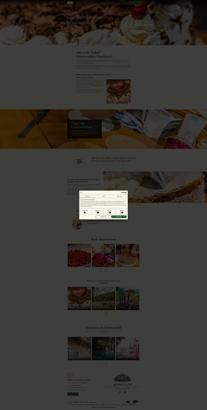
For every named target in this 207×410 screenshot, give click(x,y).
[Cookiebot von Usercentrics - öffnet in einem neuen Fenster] (122, 192)
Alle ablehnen (103, 216)
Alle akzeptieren (119, 216)
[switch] (97, 212)
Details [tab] (103, 196)
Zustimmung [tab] (87, 196)
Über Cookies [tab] (119, 196)
